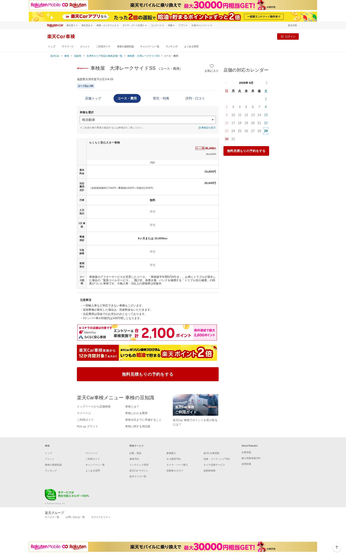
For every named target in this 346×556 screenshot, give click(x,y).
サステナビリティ (101, 517)
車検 (66, 56)
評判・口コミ (195, 98)
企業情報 (246, 452)
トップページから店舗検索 (94, 406)
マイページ (68, 46)
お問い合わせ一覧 (75, 517)
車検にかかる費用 (136, 413)
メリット (85, 46)
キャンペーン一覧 (149, 46)
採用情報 (246, 464)
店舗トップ (93, 98)
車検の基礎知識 (125, 46)
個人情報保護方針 (251, 458)
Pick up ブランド (87, 426)
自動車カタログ (174, 470)
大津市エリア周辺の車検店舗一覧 (104, 56)
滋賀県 (77, 56)
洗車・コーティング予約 (216, 459)
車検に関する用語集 (137, 426)
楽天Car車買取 (211, 453)
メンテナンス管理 (139, 464)
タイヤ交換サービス (214, 464)
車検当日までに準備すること (143, 419)
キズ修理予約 (173, 459)
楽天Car (54, 56)
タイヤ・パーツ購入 (177, 464)
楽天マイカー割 (137, 476)
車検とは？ (132, 406)
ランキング (172, 46)
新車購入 (171, 453)
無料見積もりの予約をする (246, 151)
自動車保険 (209, 470)
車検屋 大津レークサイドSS (143, 56)
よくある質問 (191, 46)
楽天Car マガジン (138, 470)
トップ (51, 46)
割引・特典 (161, 98)
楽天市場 (292, 25)
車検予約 (134, 459)
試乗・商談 (135, 453)
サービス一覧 (52, 517)
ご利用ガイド (103, 46)
